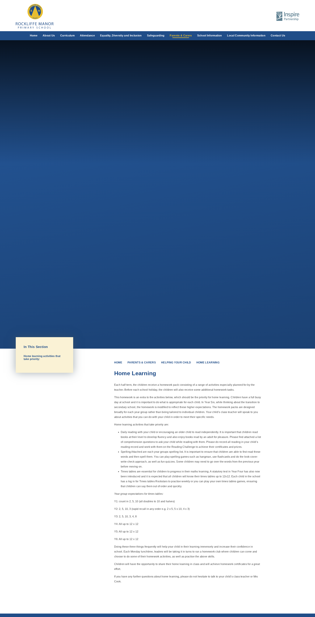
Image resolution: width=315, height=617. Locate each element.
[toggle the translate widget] (262, 16)
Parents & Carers (141, 362)
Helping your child (176, 362)
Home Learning (208, 362)
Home (118, 362)
